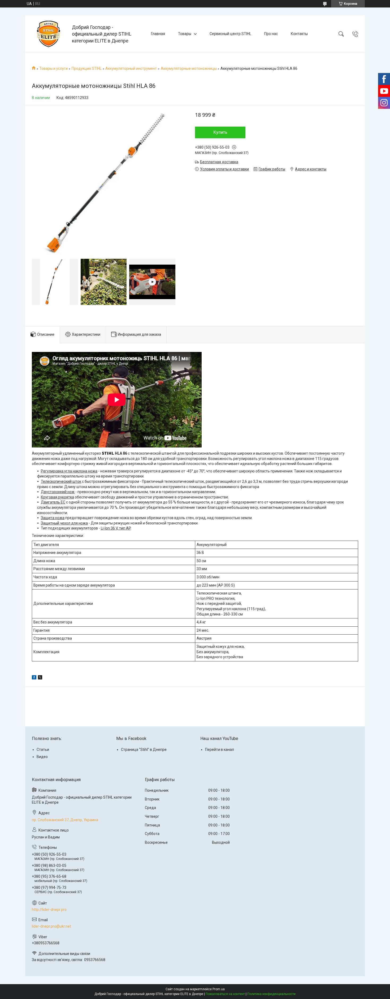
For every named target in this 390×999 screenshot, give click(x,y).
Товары (184, 34)
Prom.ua (219, 989)
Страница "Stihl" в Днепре (144, 749)
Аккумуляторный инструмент (131, 68)
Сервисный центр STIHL (230, 34)
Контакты (299, 34)
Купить (220, 132)
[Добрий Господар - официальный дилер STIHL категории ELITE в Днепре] (49, 34)
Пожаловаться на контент (225, 994)
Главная (158, 34)
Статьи (43, 749)
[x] (40, 678)
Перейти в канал (219, 749)
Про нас (271, 34)
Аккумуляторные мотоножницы (189, 68)
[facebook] (34, 678)
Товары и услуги (53, 68)
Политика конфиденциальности (271, 994)
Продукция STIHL (87, 68)
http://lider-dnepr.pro (49, 909)
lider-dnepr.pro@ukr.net (51, 926)
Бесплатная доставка (219, 162)
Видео (42, 757)
